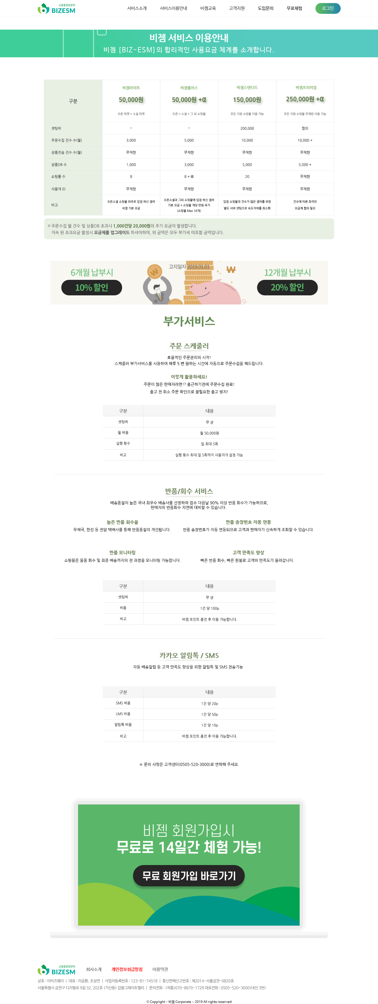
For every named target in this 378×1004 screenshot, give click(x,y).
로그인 (328, 8)
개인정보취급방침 (127, 969)
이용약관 (160, 969)
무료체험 (294, 8)
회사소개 (94, 969)
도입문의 (265, 8)
